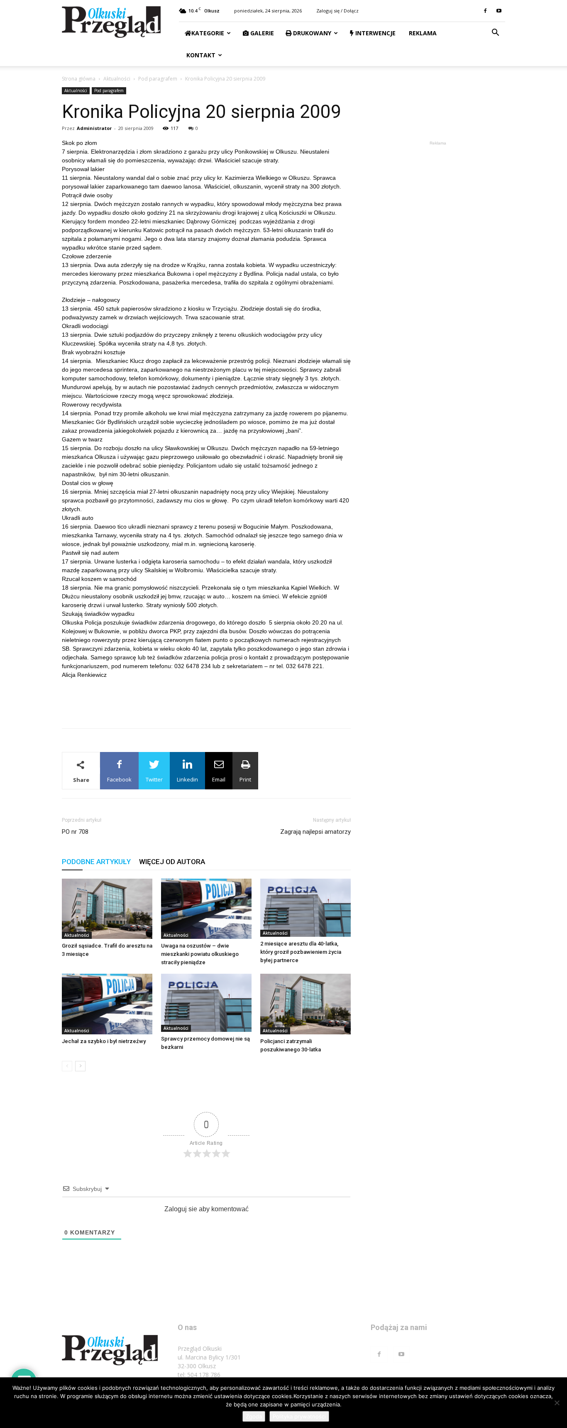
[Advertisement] (206, 700)
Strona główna (78, 78)
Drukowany (311, 33)
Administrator (94, 128)
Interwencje (375, 33)
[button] (495, 33)
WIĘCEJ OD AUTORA (172, 861)
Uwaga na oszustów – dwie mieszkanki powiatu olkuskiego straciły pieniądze (200, 954)
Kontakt (200, 55)
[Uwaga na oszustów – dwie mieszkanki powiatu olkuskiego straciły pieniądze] (206, 909)
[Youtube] (499, 11)
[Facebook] (485, 11)
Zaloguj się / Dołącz (337, 10)
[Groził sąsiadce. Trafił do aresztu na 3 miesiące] (107, 909)
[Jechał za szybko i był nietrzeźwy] (107, 1004)
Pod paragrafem (157, 78)
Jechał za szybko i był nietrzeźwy (104, 1041)
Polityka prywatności (299, 1416)
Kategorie (207, 33)
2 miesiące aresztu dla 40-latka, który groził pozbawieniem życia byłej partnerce (300, 952)
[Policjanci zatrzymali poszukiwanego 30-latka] (305, 1004)
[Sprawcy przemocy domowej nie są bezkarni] (206, 1003)
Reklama (422, 33)
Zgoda (254, 1416)
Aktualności (116, 78)
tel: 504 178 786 (199, 1375)
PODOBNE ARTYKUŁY (96, 861)
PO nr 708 (75, 831)
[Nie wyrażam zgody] (556, 1403)
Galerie (261, 33)
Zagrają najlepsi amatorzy (315, 831)
